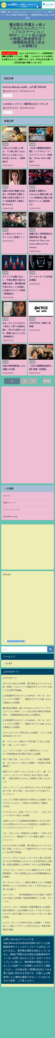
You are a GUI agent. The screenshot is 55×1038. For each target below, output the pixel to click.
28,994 (47, 381)
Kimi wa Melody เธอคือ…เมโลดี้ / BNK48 (24, 87)
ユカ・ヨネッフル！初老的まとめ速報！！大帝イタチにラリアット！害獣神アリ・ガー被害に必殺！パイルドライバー (27, 836)
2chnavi (7, 574)
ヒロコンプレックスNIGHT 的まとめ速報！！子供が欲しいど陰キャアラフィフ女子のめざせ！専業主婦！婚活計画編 (27, 926)
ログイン (7, 496)
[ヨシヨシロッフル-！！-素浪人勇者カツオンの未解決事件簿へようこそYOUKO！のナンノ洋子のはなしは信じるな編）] (27, 885)
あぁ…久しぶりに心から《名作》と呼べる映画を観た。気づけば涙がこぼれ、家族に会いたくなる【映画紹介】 (13, 330)
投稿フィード (9, 503)
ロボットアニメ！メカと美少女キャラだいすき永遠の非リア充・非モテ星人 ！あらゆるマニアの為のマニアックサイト (27, 790)
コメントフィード (11, 509)
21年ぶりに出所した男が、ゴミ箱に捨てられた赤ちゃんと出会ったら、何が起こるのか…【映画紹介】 (13, 155)
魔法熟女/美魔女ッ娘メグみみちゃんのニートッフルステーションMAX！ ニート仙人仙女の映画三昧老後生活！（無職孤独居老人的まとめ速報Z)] (27, 711)
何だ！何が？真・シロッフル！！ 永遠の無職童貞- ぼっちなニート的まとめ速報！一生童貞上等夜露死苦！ (27, 762)
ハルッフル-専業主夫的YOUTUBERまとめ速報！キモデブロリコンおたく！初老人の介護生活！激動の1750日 (27, 803)
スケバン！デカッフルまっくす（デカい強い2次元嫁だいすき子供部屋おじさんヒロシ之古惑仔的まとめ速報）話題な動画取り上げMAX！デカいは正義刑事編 (27, 861)
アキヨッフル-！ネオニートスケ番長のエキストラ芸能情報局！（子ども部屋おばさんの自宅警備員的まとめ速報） (27, 873)
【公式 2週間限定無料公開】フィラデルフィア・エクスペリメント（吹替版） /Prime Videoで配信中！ (40, 155)
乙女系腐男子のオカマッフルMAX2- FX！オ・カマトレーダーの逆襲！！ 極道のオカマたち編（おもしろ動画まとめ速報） (27, 699)
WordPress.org (10, 516)
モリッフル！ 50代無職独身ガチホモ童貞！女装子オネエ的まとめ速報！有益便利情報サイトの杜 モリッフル (27, 898)
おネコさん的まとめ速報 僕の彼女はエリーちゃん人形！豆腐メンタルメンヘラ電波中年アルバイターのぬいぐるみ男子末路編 (27, 686)
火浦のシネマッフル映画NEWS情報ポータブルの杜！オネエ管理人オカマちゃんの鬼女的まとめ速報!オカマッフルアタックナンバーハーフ (27, 824)
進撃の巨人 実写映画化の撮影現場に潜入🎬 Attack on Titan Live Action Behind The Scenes (41, 240)
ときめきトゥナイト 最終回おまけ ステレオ (25, 104)
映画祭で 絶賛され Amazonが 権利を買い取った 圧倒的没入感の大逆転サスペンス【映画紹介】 (41, 197)
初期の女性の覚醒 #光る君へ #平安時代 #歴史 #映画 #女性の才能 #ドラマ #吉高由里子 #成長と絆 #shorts (13, 197)
